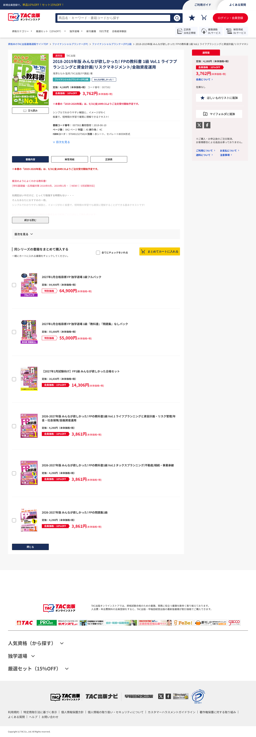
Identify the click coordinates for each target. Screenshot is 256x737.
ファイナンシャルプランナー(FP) (70, 44)
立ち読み (33, 110)
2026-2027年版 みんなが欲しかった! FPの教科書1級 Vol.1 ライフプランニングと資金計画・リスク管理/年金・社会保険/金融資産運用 (109, 418)
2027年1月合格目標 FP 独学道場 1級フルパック (71, 277)
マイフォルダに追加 (222, 114)
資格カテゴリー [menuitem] (20, 31)
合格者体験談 (119, 31)
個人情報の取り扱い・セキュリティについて (116, 712)
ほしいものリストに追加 (222, 97)
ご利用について (204, 150)
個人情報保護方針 (72, 712)
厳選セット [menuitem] (49, 31)
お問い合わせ (50, 716)
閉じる (30, 547)
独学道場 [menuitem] (74, 31)
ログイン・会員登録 (230, 18)
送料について (203, 155)
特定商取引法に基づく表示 (40, 712)
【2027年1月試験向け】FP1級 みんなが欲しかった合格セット (81, 371)
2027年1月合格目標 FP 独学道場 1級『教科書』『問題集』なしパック (85, 324)
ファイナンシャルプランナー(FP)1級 (112, 44)
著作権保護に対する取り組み (218, 712)
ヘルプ (33, 716)
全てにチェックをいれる (115, 252)
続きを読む (30, 220)
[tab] (206, 53)
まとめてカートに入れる (163, 251)
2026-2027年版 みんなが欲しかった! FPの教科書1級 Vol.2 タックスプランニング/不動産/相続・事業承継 (108, 465)
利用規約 (13, 712)
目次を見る (63, 142)
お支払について (228, 150)
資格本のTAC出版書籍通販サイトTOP (28, 44)
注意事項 (225, 155)
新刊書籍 (91, 31)
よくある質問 (16, 716)
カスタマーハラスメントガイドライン (171, 712)
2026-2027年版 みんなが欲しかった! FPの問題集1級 (75, 512)
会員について (203, 79)
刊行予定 (104, 31)
